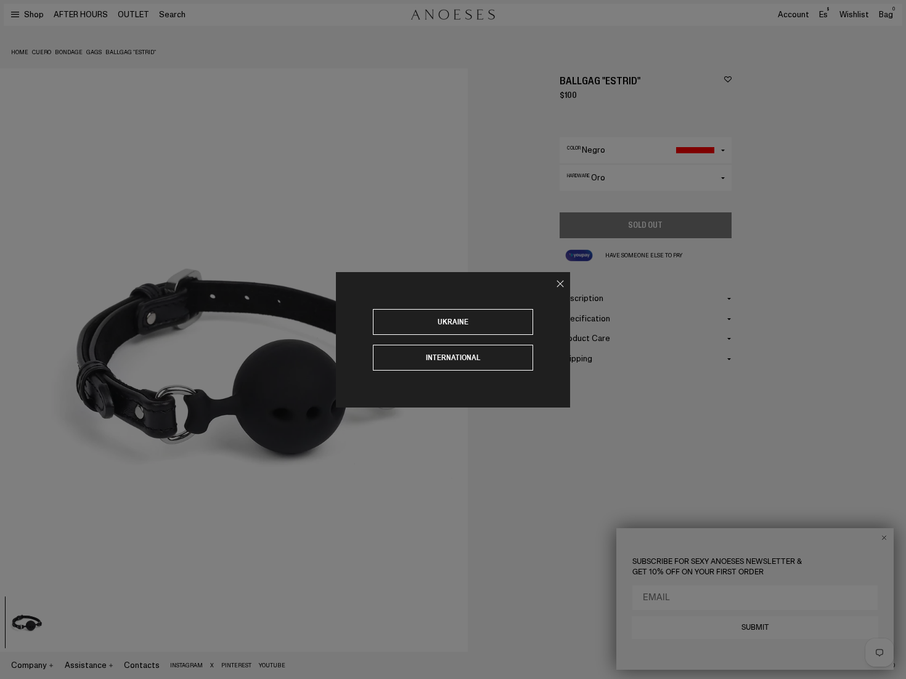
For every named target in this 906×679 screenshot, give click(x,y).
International (453, 357)
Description (581, 298)
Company (29, 665)
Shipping (576, 358)
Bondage (69, 52)
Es (824, 14)
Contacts (142, 665)
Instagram (186, 665)
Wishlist (854, 14)
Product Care (585, 338)
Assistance (86, 665)
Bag (887, 14)
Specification (585, 318)
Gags (94, 52)
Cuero (41, 52)
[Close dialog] (884, 537)
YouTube (272, 665)
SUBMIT (755, 627)
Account (793, 14)
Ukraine (453, 321)
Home (19, 52)
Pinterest (236, 665)
